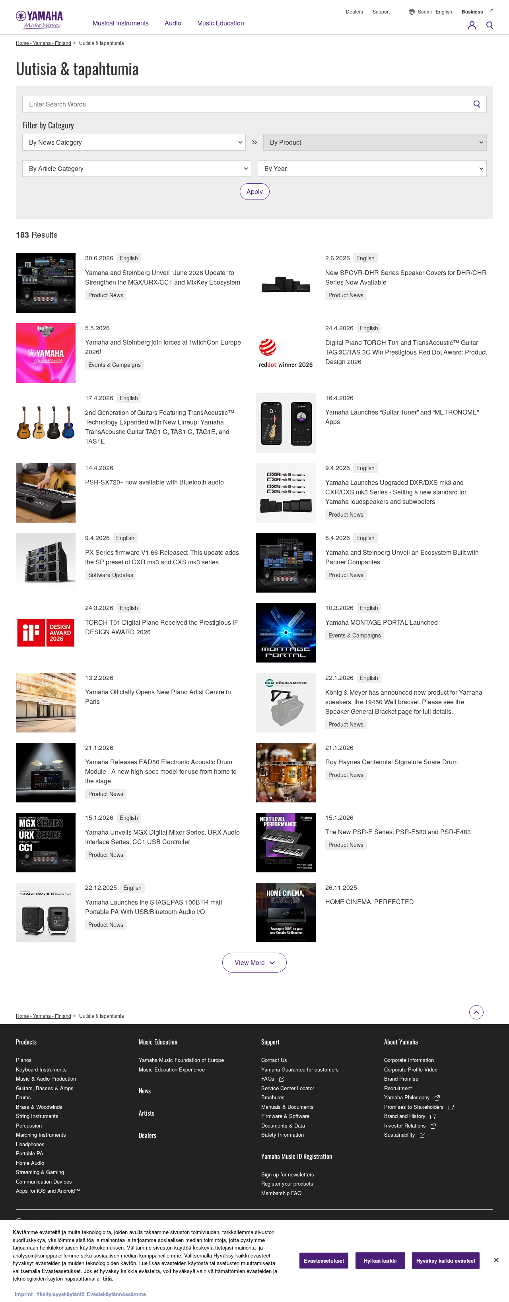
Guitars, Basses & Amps (45, 1088)
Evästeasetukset (324, 1260)
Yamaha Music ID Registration (296, 1156)
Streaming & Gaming (40, 1172)
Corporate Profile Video (410, 1069)
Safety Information (282, 1134)
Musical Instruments (121, 22)
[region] (254, 1261)
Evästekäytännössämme (116, 1294)
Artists (146, 1113)
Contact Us (274, 1060)
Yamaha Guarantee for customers (300, 1069)
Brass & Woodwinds (39, 1106)
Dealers (354, 11)
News (145, 1090)
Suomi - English (435, 11)
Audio (173, 22)
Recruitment (398, 1088)
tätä (107, 1278)
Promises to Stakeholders (414, 1106)
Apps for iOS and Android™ (48, 1190)
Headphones (30, 1144)
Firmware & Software (285, 1116)
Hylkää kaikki (380, 1260)
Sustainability (399, 1134)
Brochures (273, 1097)
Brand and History (404, 1116)
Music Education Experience (172, 1069)
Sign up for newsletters (287, 1174)
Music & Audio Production (46, 1078)
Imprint (24, 1294)
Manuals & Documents (287, 1106)
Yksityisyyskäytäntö (60, 1294)
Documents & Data (283, 1125)
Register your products (287, 1183)
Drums (23, 1097)
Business (472, 11)
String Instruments (37, 1116)
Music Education (220, 22)
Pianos (24, 1060)
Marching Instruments (41, 1134)
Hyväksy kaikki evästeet (445, 1260)
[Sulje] (496, 1260)
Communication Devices (44, 1181)
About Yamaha (401, 1041)
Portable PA (29, 1153)
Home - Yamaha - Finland (43, 42)
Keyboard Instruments (41, 1069)
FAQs (267, 1078)
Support (381, 11)
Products (26, 1041)
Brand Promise (401, 1078)
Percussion (29, 1125)
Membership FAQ (281, 1193)
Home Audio (30, 1162)
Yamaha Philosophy (407, 1097)
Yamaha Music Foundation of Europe (181, 1060)
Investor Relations (405, 1125)
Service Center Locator (287, 1088)
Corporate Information (409, 1060)
